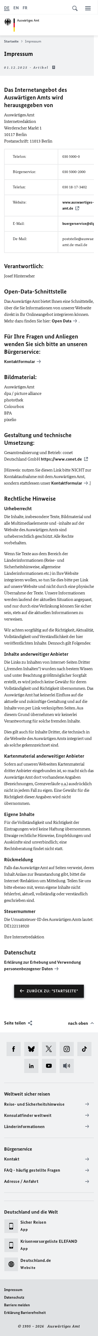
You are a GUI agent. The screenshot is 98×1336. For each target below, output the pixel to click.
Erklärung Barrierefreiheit (25, 1312)
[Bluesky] (33, 1049)
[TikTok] (86, 1049)
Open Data (61, 321)
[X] (51, 1049)
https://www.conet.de (61, 459)
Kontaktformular (66, 483)
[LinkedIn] (33, 1066)
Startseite (11, 41)
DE (7, 7)
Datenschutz (14, 1297)
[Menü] (88, 8)
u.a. (64, 783)
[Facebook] (15, 1049)
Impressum (13, 1289)
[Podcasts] (68, 1066)
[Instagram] (68, 1049)
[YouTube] (51, 1066)
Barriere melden (17, 1305)
